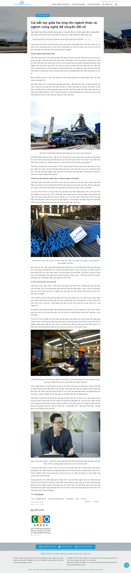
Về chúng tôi (107, 4)
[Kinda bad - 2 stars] (34, 502)
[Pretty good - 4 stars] (40, 502)
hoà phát (70, 499)
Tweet (89, 501)
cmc (77, 499)
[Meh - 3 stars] (37, 502)
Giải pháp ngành (78, 4)
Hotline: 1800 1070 (48, 546)
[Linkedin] (112, 1)
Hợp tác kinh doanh (85, 546)
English (105, 1)
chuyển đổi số (41, 499)
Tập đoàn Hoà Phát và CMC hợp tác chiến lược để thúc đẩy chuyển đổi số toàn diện (57, 39)
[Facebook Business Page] (116, 1)
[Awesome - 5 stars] (42, 502)
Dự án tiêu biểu (94, 4)
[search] (116, 4)
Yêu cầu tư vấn (66, 546)
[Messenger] (126, 565)
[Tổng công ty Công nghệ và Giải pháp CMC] (21, 3)
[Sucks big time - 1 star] (32, 502)
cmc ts (84, 499)
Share (97, 501)
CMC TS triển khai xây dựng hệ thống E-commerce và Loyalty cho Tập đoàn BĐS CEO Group (41, 530)
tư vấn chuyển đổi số (56, 499)
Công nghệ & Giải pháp (61, 4)
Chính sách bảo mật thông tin (81, 569)
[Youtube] (109, 1)
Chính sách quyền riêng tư (96, 569)
